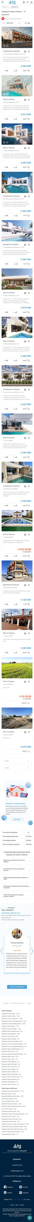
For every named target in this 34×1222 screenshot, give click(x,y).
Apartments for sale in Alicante (12, 1104)
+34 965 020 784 (17, 1165)
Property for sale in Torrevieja (11, 1028)
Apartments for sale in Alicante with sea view (15, 1114)
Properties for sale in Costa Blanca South (14, 1021)
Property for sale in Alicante (11, 1016)
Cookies (22, 1205)
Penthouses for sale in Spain (11, 1111)
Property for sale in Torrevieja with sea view (14, 1129)
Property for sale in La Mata (10, 1071)
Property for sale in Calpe (10, 1036)
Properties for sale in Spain (10, 1013)
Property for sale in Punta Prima (11, 1074)
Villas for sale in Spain (9, 1098)
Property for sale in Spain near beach (13, 1131)
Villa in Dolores (9, 99)
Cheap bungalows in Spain (10, 1134)
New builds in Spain (9, 1093)
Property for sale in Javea (10, 1056)
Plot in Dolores (8, 681)
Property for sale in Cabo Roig (11, 1079)
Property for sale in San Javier (11, 1066)
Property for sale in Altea (10, 1059)
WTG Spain (6, 1003)
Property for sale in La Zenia (10, 1084)
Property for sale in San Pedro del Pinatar (14, 1054)
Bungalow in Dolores (11, 244)
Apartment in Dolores (11, 585)
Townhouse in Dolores (11, 51)
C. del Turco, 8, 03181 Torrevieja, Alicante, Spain (17, 1176)
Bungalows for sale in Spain (10, 1116)
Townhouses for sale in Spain (11, 1121)
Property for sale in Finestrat (11, 1039)
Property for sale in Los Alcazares (12, 1041)
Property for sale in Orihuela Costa (12, 1031)
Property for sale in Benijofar (11, 1061)
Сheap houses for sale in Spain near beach (14, 1126)
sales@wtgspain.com (17, 1171)
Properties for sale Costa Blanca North (13, 1023)
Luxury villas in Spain (9, 1109)
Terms (16, 1205)
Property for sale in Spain (18, 1003)
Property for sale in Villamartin (11, 1064)
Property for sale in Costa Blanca (12, 1018)
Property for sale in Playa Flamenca (12, 1077)
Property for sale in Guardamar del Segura (14, 1044)
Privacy (12, 1205)
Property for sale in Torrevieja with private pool (15, 1124)
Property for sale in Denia (10, 1051)
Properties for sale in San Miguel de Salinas (14, 1046)
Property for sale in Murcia (10, 1026)
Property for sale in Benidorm (11, 1034)
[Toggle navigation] (3, 2)
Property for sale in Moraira (10, 1069)
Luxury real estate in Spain (10, 1101)
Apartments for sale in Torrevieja (12, 1119)
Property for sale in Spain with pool (13, 1091)
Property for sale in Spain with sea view (14, 1106)
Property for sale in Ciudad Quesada (13, 1049)
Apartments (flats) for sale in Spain (13, 1096)
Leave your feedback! (17, 987)
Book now (17, 819)
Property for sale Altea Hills (10, 1082)
